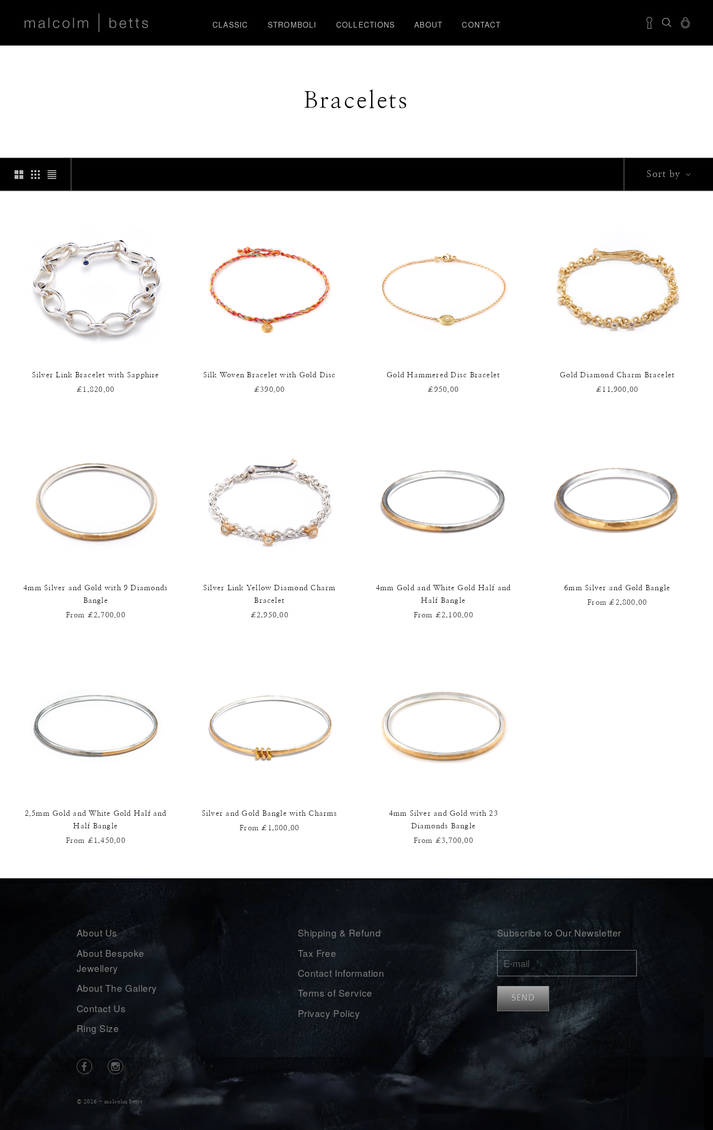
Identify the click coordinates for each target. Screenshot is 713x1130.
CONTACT (481, 24)
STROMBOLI (292, 24)
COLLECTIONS (365, 24)
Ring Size (98, 1027)
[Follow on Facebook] (84, 1066)
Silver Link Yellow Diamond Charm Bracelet (269, 594)
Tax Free (317, 952)
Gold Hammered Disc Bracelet (443, 375)
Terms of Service (335, 992)
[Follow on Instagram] (115, 1066)
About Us (97, 932)
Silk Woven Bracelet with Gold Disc (269, 375)
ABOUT (428, 24)
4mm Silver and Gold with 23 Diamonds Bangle (443, 820)
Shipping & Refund (339, 932)
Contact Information (341, 972)
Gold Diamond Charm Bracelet (617, 375)
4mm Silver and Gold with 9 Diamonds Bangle (95, 594)
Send (523, 998)
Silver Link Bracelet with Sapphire (96, 375)
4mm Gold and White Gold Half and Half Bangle (443, 594)
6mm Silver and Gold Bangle (617, 588)
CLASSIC (230, 24)
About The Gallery (117, 987)
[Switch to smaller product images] (35, 174)
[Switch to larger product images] (19, 174)
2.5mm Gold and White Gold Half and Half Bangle (96, 820)
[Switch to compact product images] (52, 174)
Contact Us (101, 1008)
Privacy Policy (329, 1012)
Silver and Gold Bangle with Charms (270, 813)
